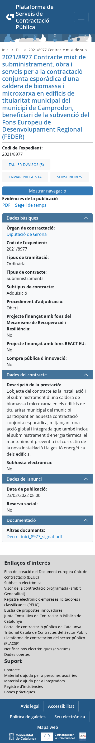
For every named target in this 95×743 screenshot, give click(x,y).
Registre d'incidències (23, 686)
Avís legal (30, 706)
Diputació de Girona (27, 234)
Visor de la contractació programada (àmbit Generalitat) (42, 591)
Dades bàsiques (22, 218)
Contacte (12, 669)
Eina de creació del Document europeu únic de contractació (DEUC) (45, 574)
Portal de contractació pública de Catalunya (42, 626)
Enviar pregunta (25, 176)
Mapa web (47, 727)
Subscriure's (69, 176)
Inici (6, 49)
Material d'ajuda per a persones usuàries (40, 675)
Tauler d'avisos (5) (26, 164)
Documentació (21, 520)
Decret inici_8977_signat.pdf (34, 536)
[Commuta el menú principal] (81, 17)
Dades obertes (17, 654)
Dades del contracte (27, 375)
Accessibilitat (61, 706)
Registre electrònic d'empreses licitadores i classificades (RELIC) (42, 602)
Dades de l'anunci (24, 479)
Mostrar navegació (47, 191)
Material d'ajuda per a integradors (34, 680)
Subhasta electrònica (22, 582)
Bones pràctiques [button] (19, 691)
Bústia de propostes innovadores (33, 610)
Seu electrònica (69, 717)
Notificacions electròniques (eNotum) (37, 648)
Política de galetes (28, 717)
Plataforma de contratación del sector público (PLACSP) (44, 640)
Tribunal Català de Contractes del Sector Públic (45, 632)
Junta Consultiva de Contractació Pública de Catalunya (42, 618)
